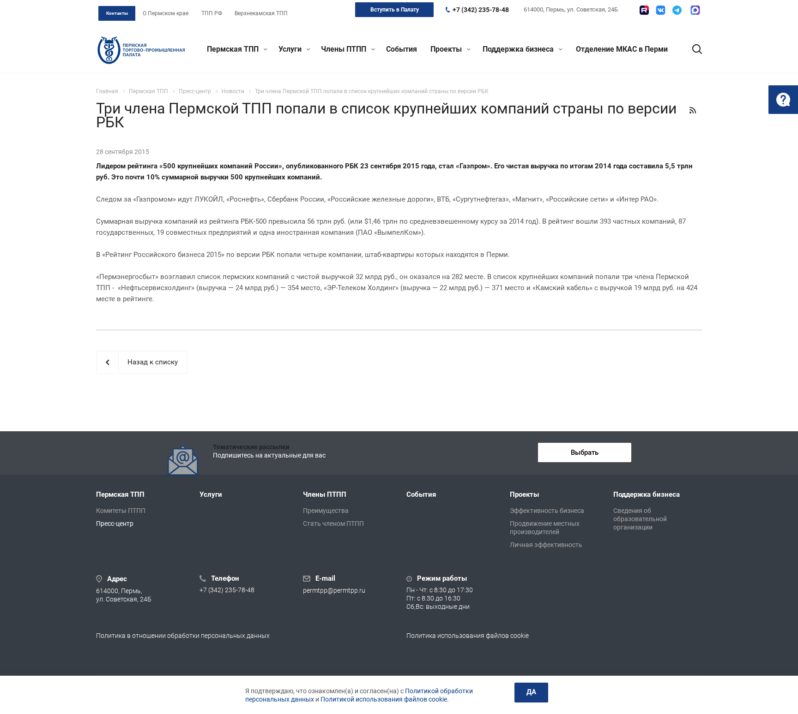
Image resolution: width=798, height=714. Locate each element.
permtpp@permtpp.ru (334, 590)
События (401, 49)
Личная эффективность (546, 544)
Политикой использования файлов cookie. (384, 699)
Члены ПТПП (344, 49)
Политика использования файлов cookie (467, 635)
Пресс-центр (114, 523)
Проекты (447, 49)
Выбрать (584, 452)
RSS (692, 110)
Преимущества (326, 510)
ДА (531, 692)
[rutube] (644, 10)
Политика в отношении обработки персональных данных (183, 635)
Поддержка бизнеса (519, 49)
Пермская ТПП (233, 49)
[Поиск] (692, 49)
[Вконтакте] (660, 10)
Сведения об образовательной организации (640, 519)
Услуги (290, 49)
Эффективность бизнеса (547, 510)
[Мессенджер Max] (695, 10)
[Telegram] (677, 10)
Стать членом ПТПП (333, 523)
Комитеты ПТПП (120, 510)
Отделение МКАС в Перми (622, 49)
